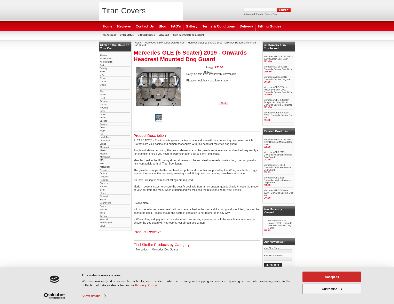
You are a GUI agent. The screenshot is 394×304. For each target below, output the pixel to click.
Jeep (102, 127)
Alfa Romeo (105, 58)
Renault (104, 186)
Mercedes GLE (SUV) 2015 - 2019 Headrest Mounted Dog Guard (278, 142)
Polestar (104, 180)
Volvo (102, 226)
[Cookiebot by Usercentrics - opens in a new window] (54, 296)
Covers (124, 10)
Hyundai (104, 107)
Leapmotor (105, 140)
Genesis (104, 101)
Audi (102, 65)
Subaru (103, 206)
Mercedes (105, 157)
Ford (102, 98)
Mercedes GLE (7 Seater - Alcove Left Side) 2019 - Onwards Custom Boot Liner (278, 89)
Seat (102, 190)
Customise (329, 288)
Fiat (102, 91)
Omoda (103, 173)
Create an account (194, 35)
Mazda (103, 153)
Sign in (177, 35)
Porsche (104, 183)
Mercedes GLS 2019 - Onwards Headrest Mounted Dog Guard (278, 180)
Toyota (103, 216)
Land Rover (106, 137)
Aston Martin (106, 62)
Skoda (103, 193)
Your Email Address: (274, 255)
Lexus (103, 144)
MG (102, 160)
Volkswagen (106, 222)
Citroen (103, 78)
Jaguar (103, 124)
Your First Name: (272, 248)
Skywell (104, 196)
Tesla (102, 212)
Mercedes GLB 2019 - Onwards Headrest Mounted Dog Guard (278, 154)
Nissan (103, 170)
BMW (102, 71)
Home (138, 42)
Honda (103, 104)
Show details (91, 296)
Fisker (103, 94)
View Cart (164, 35)
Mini (102, 163)
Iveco (102, 117)
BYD (102, 75)
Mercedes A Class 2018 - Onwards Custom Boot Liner (278, 67)
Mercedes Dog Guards (171, 42)
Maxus (103, 150)
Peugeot (104, 176)
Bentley (103, 68)
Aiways (103, 55)
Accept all (332, 277)
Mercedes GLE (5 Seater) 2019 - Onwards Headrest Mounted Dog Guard (280, 224)
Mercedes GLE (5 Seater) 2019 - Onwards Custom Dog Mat (278, 115)
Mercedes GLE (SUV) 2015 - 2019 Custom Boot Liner (278, 57)
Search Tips (271, 14)
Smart (103, 199)
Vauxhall (104, 219)
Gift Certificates (146, 35)
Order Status (127, 35)
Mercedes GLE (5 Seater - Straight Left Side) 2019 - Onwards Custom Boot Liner (278, 102)
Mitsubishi (105, 167)
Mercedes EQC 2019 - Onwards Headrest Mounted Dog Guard (278, 167)
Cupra (103, 81)
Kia (101, 134)
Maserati (104, 147)
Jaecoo (103, 121)
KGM (102, 130)
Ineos (102, 111)
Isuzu (102, 114)
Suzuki (103, 209)
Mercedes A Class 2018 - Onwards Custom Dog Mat (277, 78)
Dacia (103, 84)
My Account (109, 35)
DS (101, 88)
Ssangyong (105, 203)
